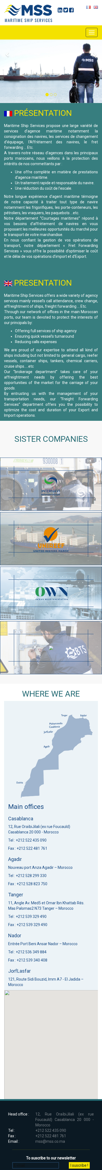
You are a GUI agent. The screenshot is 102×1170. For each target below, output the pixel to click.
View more (51, 484)
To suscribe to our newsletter (51, 1158)
